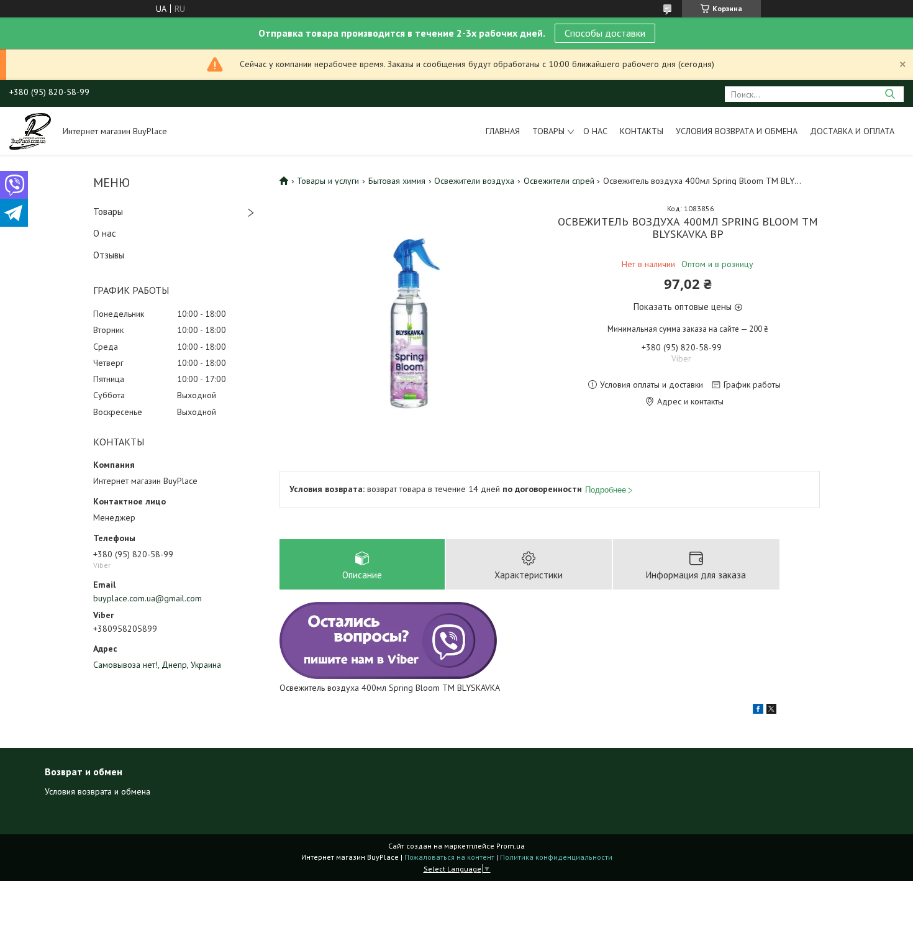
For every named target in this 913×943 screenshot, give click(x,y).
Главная (503, 131)
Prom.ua (510, 845)
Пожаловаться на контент (449, 857)
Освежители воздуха (474, 180)
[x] (771, 710)
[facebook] (758, 710)
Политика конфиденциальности (556, 857)
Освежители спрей (559, 180)
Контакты (641, 131)
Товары (548, 131)
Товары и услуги (328, 180)
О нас (595, 131)
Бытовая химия (396, 180)
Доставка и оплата (852, 131)
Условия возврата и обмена (736, 131)
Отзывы (108, 255)
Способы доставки (605, 33)
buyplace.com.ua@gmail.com (147, 598)
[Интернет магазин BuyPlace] (30, 130)
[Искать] (890, 94)
